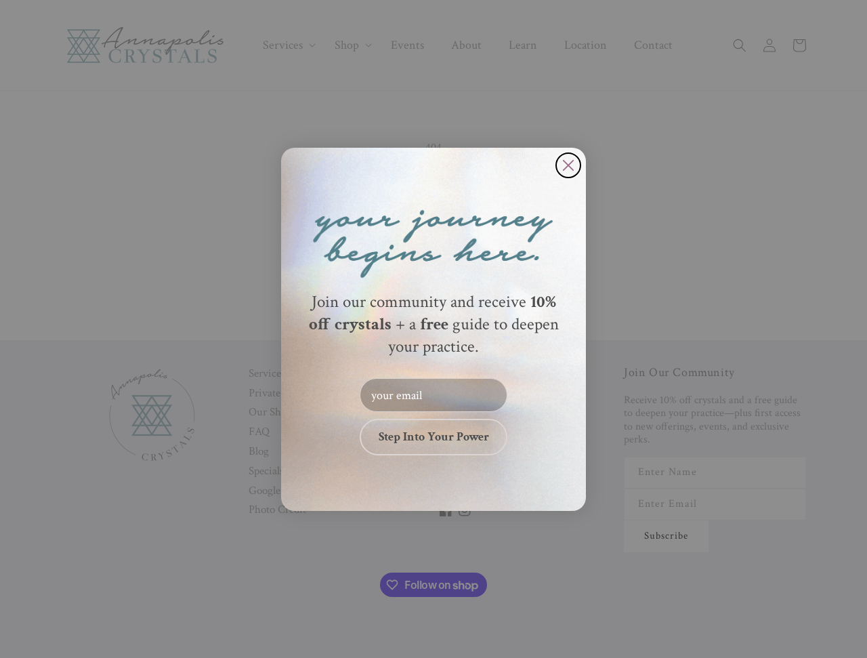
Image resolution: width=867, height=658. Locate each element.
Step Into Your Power (434, 437)
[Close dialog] (568, 165)
